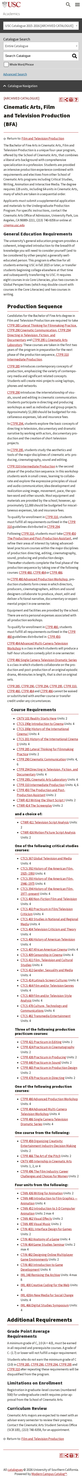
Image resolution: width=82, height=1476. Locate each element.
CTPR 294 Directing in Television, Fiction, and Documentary (39, 335)
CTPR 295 (16, 450)
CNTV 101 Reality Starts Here (36, 718)
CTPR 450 (54, 637)
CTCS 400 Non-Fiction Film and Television (49, 899)
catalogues (15, 1470)
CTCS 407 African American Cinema (44, 949)
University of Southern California (11, 5)
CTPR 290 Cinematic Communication (31, 330)
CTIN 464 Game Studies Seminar (42, 1244)
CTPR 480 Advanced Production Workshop (39, 579)
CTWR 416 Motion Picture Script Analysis (48, 832)
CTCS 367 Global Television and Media (46, 858)
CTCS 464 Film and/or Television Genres (47, 985)
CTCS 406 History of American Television (48, 939)
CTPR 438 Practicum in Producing (43, 1057)
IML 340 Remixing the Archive (40, 1275)
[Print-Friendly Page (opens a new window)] (71, 100)
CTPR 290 (13, 392)
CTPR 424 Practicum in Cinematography (47, 1047)
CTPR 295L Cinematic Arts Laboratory (42, 779)
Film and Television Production (43, 138)
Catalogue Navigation (22, 86)
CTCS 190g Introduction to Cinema (40, 724)
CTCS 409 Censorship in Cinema (41, 955)
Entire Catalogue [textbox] (16, 46)
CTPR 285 (13, 366)
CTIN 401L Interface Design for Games (46, 1229)
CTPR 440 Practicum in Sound (41, 1062)
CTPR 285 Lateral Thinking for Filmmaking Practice (41, 325)
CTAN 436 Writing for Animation (42, 1193)
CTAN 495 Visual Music (36, 1224)
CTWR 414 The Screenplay (34, 805)
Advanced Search (15, 74)
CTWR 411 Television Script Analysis (45, 822)
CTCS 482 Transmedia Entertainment (46, 1016)
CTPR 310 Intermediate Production (31, 466)
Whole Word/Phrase (22, 64)
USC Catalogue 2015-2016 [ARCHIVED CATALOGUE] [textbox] (39, 26)
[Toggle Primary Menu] (77, 4)
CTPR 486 (56, 572)
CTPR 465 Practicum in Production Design (49, 1068)
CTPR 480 (25, 572)
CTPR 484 (39, 572)
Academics (11, 13)
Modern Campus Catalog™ (49, 1474)
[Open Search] (68, 4)
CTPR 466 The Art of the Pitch (40, 1156)
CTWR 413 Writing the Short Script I (41, 800)
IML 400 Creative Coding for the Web (45, 1285)
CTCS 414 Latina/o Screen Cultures (44, 980)
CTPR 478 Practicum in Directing (42, 1078)
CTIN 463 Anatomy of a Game (40, 1239)
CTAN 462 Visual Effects (36, 1218)
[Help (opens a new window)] (76, 100)
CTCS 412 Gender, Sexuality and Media (47, 970)
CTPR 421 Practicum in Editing (41, 1042)
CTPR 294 (16, 423)
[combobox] (41, 26)
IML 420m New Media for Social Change (47, 1295)
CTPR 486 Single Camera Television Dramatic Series (42, 660)
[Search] (74, 56)
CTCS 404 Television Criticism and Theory (48, 929)
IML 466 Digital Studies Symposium (45, 1305)
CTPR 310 (51, 517)
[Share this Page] (66, 100)
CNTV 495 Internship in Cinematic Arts (46, 1161)
